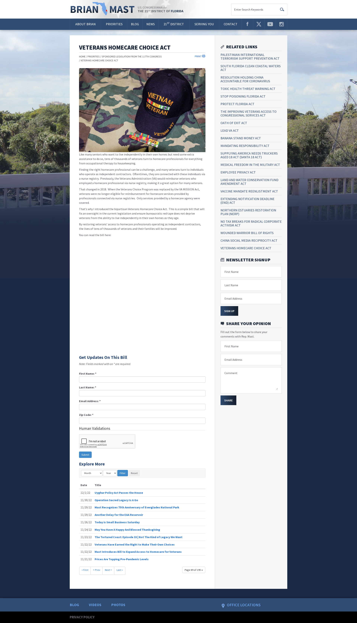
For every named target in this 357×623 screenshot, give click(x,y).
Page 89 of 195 (193, 570)
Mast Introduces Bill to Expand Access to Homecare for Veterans (138, 552)
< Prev (96, 570)
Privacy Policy (82, 617)
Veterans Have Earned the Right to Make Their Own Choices (135, 544)
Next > (108, 570)
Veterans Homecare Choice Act (99, 60)
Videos (95, 604)
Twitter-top (258, 24)
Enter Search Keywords (248, 9)
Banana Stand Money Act (241, 138)
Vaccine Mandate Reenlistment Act (249, 191)
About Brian (85, 24)
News (150, 24)
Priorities (114, 24)
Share (228, 400)
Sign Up (229, 311)
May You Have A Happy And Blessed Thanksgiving (127, 529)
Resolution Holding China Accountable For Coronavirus (245, 79)
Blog (135, 24)
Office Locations (243, 604)
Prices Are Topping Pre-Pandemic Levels (122, 559)
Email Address (233, 298)
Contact (230, 24)
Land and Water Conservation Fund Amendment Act (249, 182)
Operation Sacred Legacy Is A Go (116, 500)
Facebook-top (247, 24)
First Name (231, 272)
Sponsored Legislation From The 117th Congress (132, 56)
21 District (174, 24)
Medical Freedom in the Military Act (250, 165)
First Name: (87, 373)
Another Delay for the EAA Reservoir (119, 515)
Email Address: (90, 401)
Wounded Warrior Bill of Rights (247, 233)
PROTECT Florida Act (237, 104)
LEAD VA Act (230, 130)
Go (282, 9)
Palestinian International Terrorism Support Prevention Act (250, 57)
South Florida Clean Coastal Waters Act (251, 68)
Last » (120, 570)
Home (82, 56)
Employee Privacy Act (238, 172)
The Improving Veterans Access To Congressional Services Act (248, 113)
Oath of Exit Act (234, 123)
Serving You (204, 24)
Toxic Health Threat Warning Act (248, 89)
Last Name (231, 285)
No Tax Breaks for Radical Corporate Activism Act (251, 223)
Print (198, 56)
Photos (118, 604)
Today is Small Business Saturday (117, 522)
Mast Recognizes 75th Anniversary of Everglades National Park (137, 507)
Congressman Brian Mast (104, 9)
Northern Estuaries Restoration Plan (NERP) (248, 212)
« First (85, 570)
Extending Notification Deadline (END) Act (247, 201)
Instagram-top (281, 24)
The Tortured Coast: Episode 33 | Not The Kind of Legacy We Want (138, 537)
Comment (230, 373)
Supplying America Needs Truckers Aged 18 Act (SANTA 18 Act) (249, 155)
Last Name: (87, 387)
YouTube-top (270, 24)
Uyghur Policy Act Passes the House (119, 492)
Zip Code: (86, 415)
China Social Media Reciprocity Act (249, 240)
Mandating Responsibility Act (245, 146)
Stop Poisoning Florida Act (243, 96)
